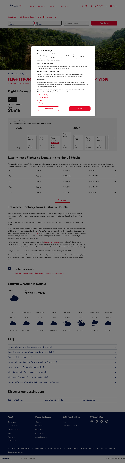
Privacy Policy (43, 95)
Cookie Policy (43, 97)
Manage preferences (45, 103)
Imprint (41, 100)
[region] (63, 81)
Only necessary (48, 108)
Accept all (80, 108)
